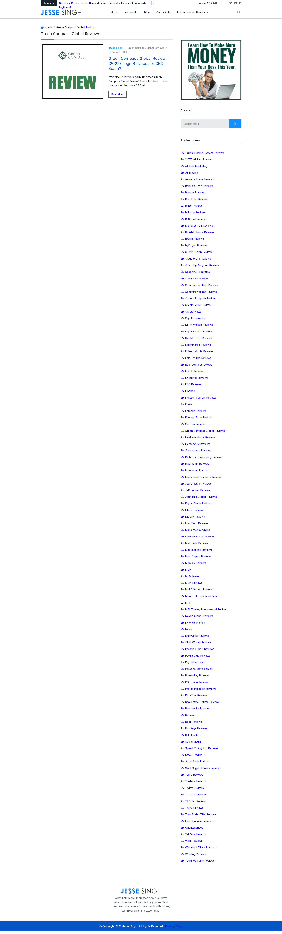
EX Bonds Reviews (196, 377)
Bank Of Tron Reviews (199, 186)
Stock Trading (193, 755)
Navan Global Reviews (199, 616)
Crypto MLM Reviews (198, 305)
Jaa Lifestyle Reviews (198, 483)
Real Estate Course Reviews (202, 702)
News (188, 629)
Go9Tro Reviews (195, 424)
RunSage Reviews (196, 728)
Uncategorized (194, 827)
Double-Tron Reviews (198, 338)
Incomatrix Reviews (197, 463)
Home (114, 12)
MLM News (192, 576)
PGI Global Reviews (197, 682)
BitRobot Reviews (196, 219)
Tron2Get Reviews (196, 794)
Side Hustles (192, 735)
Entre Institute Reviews (199, 351)
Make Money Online (197, 529)
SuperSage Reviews (197, 761)
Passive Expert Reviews (199, 649)
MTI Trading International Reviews (206, 609)
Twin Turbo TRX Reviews (201, 814)
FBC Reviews (193, 384)
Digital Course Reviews (199, 331)
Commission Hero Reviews (201, 285)
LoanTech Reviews (196, 523)
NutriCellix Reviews (197, 635)
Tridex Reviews (194, 788)
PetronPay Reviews (197, 675)
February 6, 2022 (118, 52)
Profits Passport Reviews (200, 688)
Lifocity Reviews (195, 516)
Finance (190, 391)
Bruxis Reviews (194, 238)
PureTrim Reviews (196, 695)
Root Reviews (193, 721)
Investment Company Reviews (203, 477)
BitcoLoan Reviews (196, 199)
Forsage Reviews (195, 410)
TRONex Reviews (196, 801)
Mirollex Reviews (195, 563)
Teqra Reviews (194, 774)
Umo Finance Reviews (199, 821)
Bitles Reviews (194, 205)
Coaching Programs (197, 271)
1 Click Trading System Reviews (204, 152)
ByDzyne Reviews (196, 245)
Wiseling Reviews (195, 854)
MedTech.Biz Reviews (198, 549)
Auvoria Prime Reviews (199, 179)
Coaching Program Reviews (202, 265)
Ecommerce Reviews (198, 344)
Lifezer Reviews (194, 510)
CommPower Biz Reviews (201, 291)
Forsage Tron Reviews (199, 417)
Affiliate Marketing (196, 166)
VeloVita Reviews (195, 834)
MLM (188, 569)
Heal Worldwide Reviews (200, 437)
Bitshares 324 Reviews (199, 225)
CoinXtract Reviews (197, 278)
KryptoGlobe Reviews (198, 503)
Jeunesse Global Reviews (201, 496)
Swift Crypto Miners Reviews (203, 768)
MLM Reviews (193, 582)
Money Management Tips (201, 596)
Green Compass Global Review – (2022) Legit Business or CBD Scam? (138, 63)
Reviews (190, 715)
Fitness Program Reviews (200, 397)
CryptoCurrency (195, 318)
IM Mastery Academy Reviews (204, 457)
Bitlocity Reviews (195, 212)
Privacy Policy (174, 926)
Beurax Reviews (195, 192)
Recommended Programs (192, 12)
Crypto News (193, 311)
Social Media (193, 741)
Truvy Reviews (194, 807)
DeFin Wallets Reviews (199, 324)
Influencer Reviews (197, 470)
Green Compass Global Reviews (76, 27)
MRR (188, 602)
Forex (188, 404)
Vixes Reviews (194, 840)
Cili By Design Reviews (199, 252)
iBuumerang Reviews (198, 450)
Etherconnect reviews (198, 364)
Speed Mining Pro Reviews (201, 748)
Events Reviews (194, 371)
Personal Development (199, 668)
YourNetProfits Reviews (200, 860)
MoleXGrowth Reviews (199, 589)
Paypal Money (194, 662)
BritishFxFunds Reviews (199, 232)
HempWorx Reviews (197, 444)
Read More (117, 94)
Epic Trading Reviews (198, 358)
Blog (147, 12)
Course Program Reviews (201, 298)
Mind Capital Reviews (198, 556)
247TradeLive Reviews (199, 159)
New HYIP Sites (195, 622)
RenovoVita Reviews (197, 708)
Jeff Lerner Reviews (197, 490)
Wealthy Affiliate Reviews (200, 847)
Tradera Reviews (195, 781)
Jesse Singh (115, 47)
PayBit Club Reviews (197, 655)
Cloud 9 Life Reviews (198, 258)
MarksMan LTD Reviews (200, 536)
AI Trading (191, 172)
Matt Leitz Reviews (196, 543)
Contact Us (163, 12)
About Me (131, 12)
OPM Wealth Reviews (198, 642)
